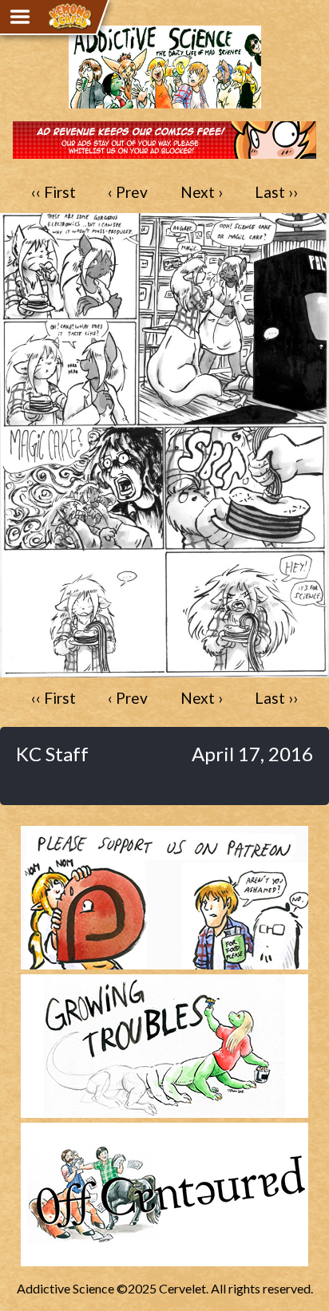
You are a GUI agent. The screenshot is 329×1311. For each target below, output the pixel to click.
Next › (201, 192)
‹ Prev (128, 192)
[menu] (20, 17)
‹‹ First (53, 192)
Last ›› (276, 192)
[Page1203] (164, 669)
